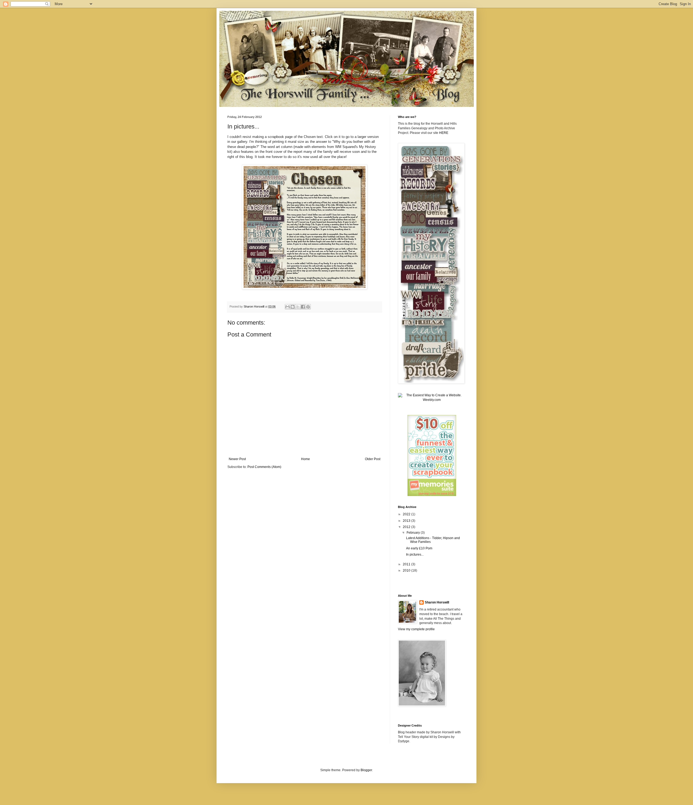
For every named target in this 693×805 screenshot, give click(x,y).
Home (305, 459)
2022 (407, 514)
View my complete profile (416, 629)
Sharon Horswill (437, 602)
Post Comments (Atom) (264, 467)
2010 (407, 570)
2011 (407, 564)
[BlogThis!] (292, 306)
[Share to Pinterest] (308, 306)
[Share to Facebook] (303, 306)
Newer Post (237, 459)
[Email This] (287, 306)
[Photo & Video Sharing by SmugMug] (304, 288)
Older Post (372, 459)
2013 (407, 521)
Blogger (366, 770)
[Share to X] (297, 306)
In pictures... (415, 554)
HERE (443, 133)
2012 (407, 527)
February (414, 533)
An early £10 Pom (419, 548)
